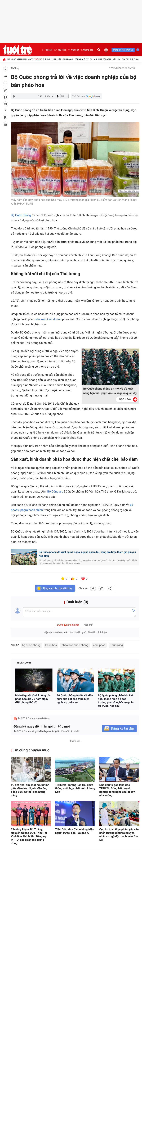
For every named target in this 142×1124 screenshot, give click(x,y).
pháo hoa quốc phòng (75, 645)
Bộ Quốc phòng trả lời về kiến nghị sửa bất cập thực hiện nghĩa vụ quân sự (75, 699)
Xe (87, 59)
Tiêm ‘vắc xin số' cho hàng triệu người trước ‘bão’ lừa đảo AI (74, 831)
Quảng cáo (88, 50)
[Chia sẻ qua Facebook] (93, 588)
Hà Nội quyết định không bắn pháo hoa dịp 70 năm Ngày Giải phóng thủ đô (33, 699)
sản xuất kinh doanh (48, 319)
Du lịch (93, 59)
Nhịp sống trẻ (104, 59)
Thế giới (46, 59)
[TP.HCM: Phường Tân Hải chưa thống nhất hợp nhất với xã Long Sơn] (75, 769)
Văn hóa (117, 59)
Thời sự (37, 59)
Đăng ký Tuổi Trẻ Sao (123, 50)
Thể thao (134, 59)
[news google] (86, 96)
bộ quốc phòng (31, 645)
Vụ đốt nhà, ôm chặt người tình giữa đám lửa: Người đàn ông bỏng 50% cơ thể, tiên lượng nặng (30, 790)
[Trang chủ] (4, 59)
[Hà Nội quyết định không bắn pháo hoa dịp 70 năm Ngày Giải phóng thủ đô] (33, 680)
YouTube (62, 50)
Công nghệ (80, 59)
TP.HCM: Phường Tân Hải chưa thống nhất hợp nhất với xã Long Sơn (75, 788)
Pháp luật (56, 59)
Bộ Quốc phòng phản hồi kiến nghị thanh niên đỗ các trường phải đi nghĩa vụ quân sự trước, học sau (116, 700)
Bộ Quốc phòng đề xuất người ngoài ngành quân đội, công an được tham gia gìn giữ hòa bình (87, 553)
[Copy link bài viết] (101, 588)
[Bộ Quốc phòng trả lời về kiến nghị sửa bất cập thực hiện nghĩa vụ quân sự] (75, 680)
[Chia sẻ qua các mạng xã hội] (109, 588)
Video (30, 59)
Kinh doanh (68, 59)
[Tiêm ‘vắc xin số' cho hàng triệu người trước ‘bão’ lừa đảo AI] (75, 813)
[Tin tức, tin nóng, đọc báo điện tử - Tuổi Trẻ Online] (17, 50)
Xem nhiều (21, 59)
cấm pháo (99, 645)
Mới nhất (11, 59)
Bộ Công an (54, 491)
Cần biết (75, 50)
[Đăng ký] (119, 728)
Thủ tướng (116, 645)
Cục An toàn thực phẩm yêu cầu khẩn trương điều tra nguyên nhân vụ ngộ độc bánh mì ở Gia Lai (119, 834)
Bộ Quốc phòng (21, 215)
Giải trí (125, 59)
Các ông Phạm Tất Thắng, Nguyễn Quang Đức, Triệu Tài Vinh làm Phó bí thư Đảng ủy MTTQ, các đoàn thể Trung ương (29, 836)
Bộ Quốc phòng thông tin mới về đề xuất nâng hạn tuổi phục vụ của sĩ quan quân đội (110, 391)
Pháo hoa (51, 645)
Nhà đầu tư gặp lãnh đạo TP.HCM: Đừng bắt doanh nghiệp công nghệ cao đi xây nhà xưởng (117, 790)
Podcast (48, 50)
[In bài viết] (5, 124)
